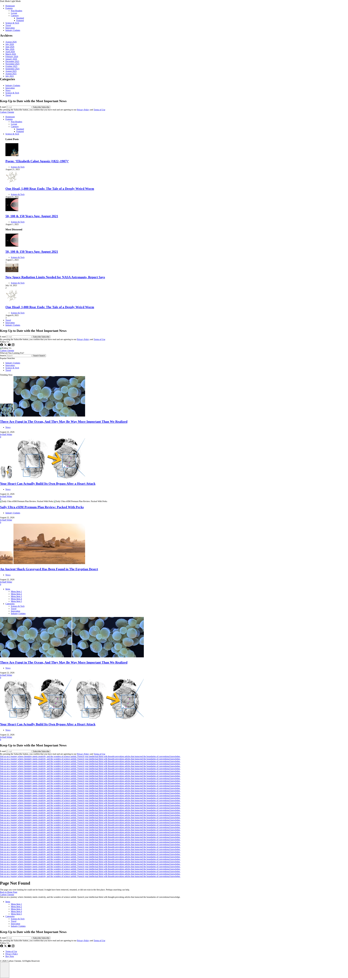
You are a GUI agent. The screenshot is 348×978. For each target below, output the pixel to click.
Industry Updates (12, 30)
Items (7, 589)
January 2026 (11, 59)
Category (15, 15)
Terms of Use (99, 110)
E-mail (3, 107)
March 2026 (10, 54)
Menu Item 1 (16, 591)
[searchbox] (19, 355)
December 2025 (12, 61)
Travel (8, 25)
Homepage (10, 6)
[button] (174, 1)
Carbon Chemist (7, 112)
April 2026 (10, 51)
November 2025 (12, 64)
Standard (20, 18)
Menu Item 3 (16, 596)
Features (9, 8)
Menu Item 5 (16, 601)
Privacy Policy (83, 110)
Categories (10, 604)
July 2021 (9, 76)
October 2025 (11, 66)
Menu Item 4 (16, 599)
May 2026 (9, 49)
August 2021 (11, 73)
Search (3, 355)
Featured (20, 20)
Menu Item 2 (16, 594)
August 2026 (11, 42)
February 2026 (11, 56)
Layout (14, 13)
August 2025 (11, 71)
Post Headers (16, 11)
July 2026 (9, 44)
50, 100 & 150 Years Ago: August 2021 (31, 216)
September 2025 (12, 69)
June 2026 (9, 47)
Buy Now (9, 956)
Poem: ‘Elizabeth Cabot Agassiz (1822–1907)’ (37, 161)
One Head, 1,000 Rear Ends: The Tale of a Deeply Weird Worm (49, 188)
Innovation (10, 28)
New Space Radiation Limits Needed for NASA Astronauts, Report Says (55, 277)
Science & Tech (12, 23)
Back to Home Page (8, 892)
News (7, 90)
